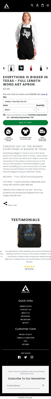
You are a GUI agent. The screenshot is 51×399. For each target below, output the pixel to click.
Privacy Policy (25, 334)
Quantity (40, 105)
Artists (25, 323)
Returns (25, 344)
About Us (25, 313)
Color (5, 105)
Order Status (26, 306)
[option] (10, 68)
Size (5, 97)
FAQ (25, 341)
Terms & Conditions (25, 338)
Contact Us (25, 309)
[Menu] (47, 5)
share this (12, 205)
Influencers (25, 319)
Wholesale (25, 316)
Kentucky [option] (25, 260)
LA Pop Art (28, 398)
